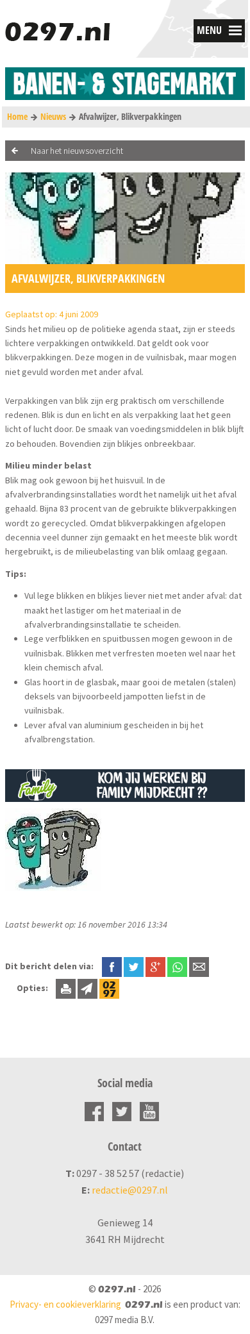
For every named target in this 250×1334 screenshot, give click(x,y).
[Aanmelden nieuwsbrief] (87, 988)
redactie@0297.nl (130, 1189)
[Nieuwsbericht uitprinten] (66, 988)
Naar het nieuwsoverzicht (77, 150)
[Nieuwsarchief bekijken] (109, 988)
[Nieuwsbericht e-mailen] (199, 966)
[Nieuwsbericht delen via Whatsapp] (177, 967)
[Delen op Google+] (155, 966)
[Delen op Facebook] (112, 966)
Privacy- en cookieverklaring (65, 1304)
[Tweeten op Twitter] (134, 966)
